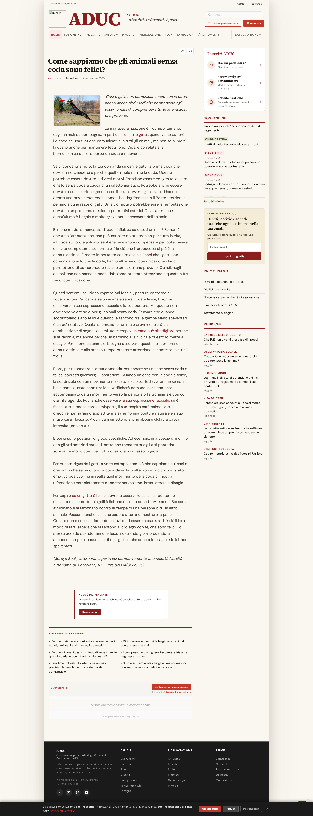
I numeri (173, 775)
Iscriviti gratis (234, 256)
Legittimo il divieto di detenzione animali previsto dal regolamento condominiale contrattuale (77, 667)
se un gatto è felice (89, 495)
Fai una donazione (227, 769)
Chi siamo (174, 759)
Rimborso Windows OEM (221, 305)
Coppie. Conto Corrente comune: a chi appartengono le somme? (230, 358)
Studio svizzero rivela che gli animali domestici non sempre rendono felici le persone (153, 665)
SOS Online (73, 34)
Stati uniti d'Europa (219, 449)
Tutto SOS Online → (215, 201)
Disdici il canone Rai (217, 289)
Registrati (256, 4)
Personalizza (251, 808)
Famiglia (184, 34)
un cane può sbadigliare (153, 330)
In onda (173, 785)
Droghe (128, 34)
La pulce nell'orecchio (222, 335)
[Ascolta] (190, 51)
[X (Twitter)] (68, 792)
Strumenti (210, 34)
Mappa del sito (225, 780)
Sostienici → (89, 612)
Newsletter (223, 764)
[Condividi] (182, 51)
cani (148, 254)
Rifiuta (231, 808)
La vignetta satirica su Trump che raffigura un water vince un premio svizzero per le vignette (233, 432)
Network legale (177, 780)
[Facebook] (59, 792)
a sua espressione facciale (146, 400)
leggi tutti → (211, 344)
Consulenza (223, 759)
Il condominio (215, 373)
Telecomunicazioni (132, 785)
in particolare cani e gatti (125, 134)
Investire (93, 34)
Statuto (173, 769)
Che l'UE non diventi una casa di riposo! (231, 339)
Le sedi (172, 764)
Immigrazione (150, 34)
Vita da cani (213, 398)
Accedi (241, 4)
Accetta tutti (210, 808)
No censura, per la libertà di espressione (231, 297)
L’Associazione (246, 34)
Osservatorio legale (220, 352)
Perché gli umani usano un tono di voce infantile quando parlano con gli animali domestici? (83, 654)
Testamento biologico (218, 313)
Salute (109, 34)
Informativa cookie (63, 811)
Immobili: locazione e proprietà (225, 282)
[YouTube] (86, 792)
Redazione (72, 78)
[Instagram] (77, 792)
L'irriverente (214, 423)
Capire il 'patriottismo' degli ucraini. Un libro (233, 453)
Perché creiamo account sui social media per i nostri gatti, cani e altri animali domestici (82, 643)
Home (55, 34)
